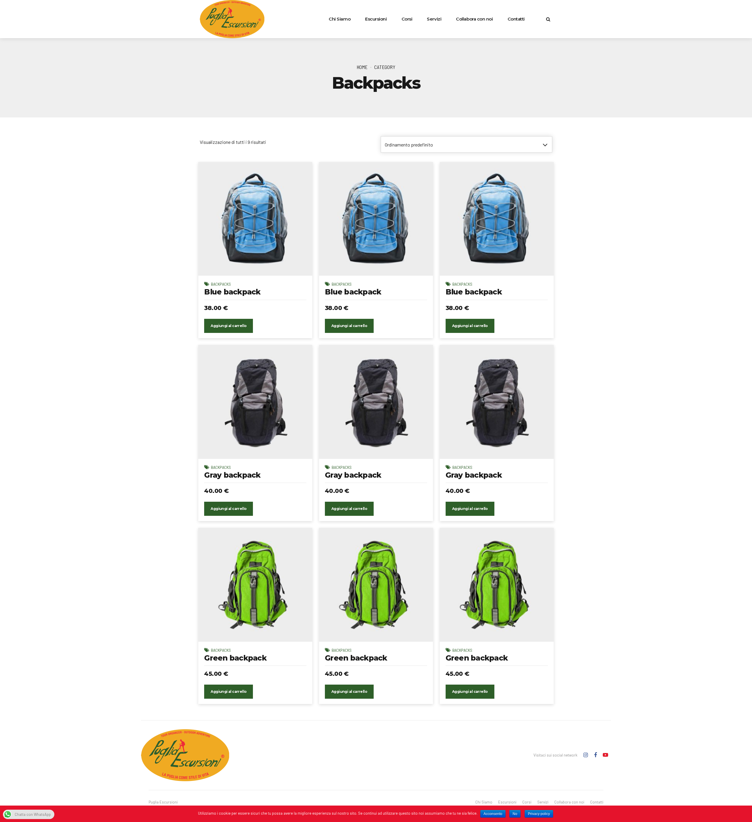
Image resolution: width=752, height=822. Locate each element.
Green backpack (235, 657)
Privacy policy (539, 814)
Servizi (434, 19)
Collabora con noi (474, 19)
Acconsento (493, 814)
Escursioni (376, 19)
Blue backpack (232, 291)
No (515, 814)
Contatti (516, 19)
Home (362, 67)
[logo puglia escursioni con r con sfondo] (185, 755)
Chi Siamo (339, 19)
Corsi (407, 19)
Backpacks (221, 284)
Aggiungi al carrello (228, 326)
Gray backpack (232, 475)
